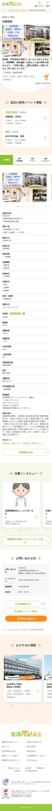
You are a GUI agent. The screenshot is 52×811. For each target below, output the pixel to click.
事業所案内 (40, 768)
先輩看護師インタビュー (36, 756)
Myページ (6, 746)
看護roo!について (14, 768)
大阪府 (23, 10)
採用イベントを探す (10, 756)
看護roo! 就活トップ (10, 742)
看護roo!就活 (14, 629)
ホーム (5, 10)
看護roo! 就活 (14, 10)
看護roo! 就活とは (34, 742)
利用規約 (17, 771)
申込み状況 (31, 746)
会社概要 (28, 768)
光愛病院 (24, 629)
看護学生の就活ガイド (11, 760)
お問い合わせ (32, 760)
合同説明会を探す (9, 751)
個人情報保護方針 (32, 771)
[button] (6, 160)
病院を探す (31, 751)
